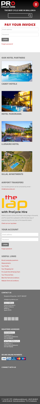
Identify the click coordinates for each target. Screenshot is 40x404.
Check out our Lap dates (9, 223)
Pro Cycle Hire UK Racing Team (11, 272)
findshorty (33, 401)
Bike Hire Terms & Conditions (10, 278)
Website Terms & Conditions (10, 281)
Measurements (6, 263)
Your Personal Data (7, 275)
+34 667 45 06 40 (7, 401)
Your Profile (5, 266)
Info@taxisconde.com (8, 189)
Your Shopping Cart (7, 269)
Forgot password (7, 44)
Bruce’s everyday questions (10, 260)
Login (5, 40)
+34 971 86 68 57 (33, 399)
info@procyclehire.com (20, 399)
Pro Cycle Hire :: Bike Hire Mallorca (11, 5)
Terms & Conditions (19, 401)
